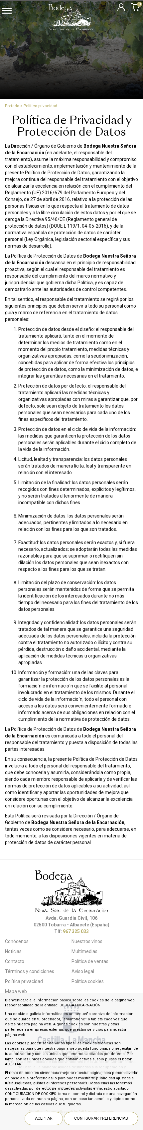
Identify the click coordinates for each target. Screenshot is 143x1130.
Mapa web (16, 991)
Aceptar (44, 1118)
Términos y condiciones (29, 971)
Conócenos (17, 941)
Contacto (14, 961)
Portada (12, 106)
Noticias (13, 951)
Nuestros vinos (87, 941)
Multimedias (84, 951)
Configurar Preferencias (101, 1118)
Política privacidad (40, 106)
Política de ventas (90, 961)
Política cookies (88, 981)
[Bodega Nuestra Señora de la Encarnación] (71, 28)
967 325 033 (76, 931)
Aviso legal (83, 971)
